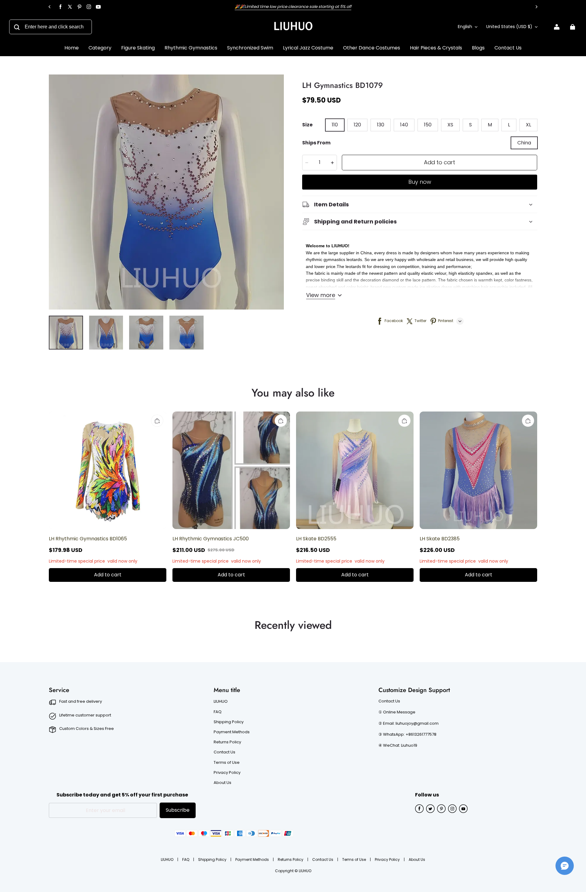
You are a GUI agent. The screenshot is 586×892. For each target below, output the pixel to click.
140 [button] (404, 124)
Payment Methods (232, 732)
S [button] (470, 124)
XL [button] (528, 124)
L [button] (509, 124)
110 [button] (335, 124)
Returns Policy (227, 742)
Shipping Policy (229, 722)
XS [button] (450, 124)
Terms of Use (227, 762)
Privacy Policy (227, 772)
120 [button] (357, 124)
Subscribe (178, 810)
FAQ (218, 712)
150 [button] (428, 124)
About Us (222, 782)
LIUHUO (221, 701)
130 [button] (380, 124)
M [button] (490, 124)
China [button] (524, 142)
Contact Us (224, 752)
